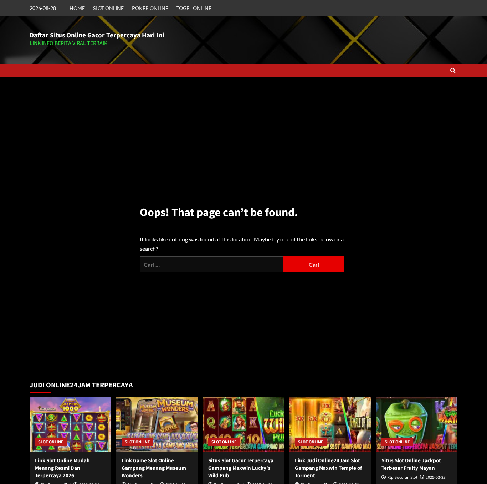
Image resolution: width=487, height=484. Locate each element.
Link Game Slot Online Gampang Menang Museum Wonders (154, 468)
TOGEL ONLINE (193, 8)
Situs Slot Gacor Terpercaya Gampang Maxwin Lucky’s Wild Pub (240, 468)
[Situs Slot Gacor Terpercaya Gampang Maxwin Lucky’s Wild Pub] (243, 424)
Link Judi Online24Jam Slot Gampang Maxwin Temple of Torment (328, 468)
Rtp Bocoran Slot (402, 477)
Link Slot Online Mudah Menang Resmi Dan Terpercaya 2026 (62, 468)
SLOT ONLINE (108, 8)
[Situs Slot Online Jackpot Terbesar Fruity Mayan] (416, 424)
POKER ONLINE (150, 8)
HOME (77, 8)
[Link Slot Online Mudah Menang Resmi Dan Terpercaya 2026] (70, 424)
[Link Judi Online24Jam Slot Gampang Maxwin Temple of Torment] (330, 424)
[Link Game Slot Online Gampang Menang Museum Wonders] (157, 424)
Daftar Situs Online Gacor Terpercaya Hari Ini (97, 35)
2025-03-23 (436, 477)
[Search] (452, 70)
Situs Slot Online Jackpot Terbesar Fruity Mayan (411, 464)
